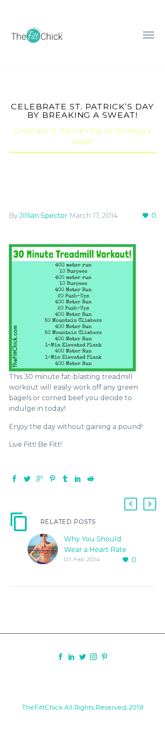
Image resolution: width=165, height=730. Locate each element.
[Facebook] (14, 478)
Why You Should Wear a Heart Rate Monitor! (95, 549)
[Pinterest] (52, 478)
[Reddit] (90, 478)
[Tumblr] (65, 478)
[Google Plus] (39, 478)
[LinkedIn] (77, 478)
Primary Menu (148, 35)
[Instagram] (93, 656)
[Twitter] (27, 478)
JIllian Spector (43, 216)
